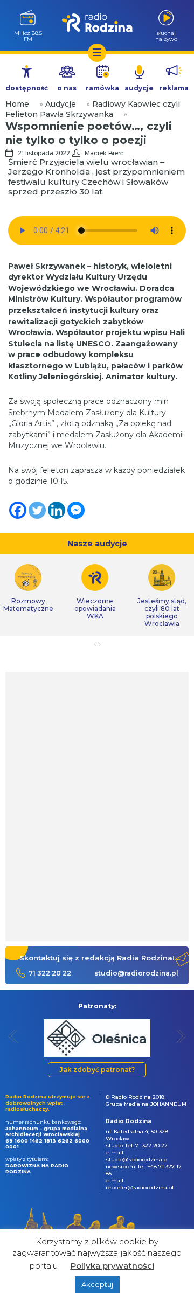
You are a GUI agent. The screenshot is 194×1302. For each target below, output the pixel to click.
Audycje (60, 104)
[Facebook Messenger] (76, 510)
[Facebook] (17, 510)
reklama (174, 88)
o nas (67, 88)
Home (17, 104)
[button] (13, 1036)
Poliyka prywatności (112, 1266)
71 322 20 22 (50, 973)
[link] (94, 592)
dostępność (26, 88)
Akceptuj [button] (97, 1284)
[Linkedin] (56, 510)
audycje (139, 88)
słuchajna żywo (166, 36)
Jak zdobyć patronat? (97, 1070)
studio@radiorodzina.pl (136, 973)
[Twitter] (37, 510)
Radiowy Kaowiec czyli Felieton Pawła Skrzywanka (92, 109)
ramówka (102, 88)
